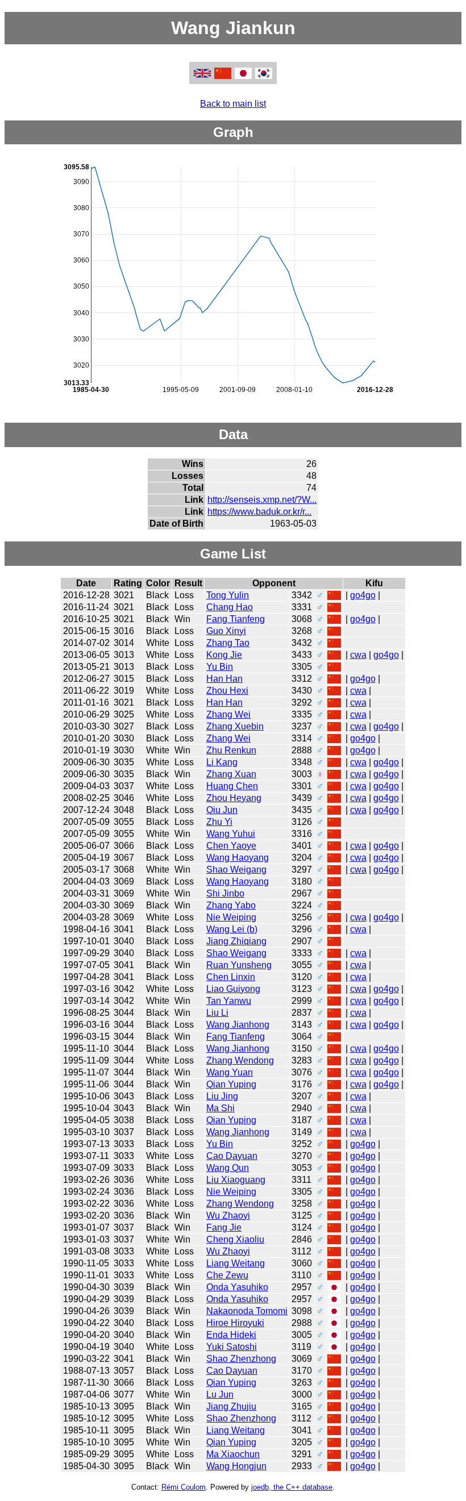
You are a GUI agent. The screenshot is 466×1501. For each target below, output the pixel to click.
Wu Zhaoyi (228, 1215)
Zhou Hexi (227, 690)
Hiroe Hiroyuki (235, 1323)
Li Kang (222, 762)
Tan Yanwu (228, 1001)
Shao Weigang (236, 869)
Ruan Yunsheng (239, 965)
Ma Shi (220, 1108)
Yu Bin (219, 667)
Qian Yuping (231, 1084)
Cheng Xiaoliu (235, 1239)
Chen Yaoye (231, 845)
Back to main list (233, 104)
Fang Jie (224, 1227)
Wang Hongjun (236, 1466)
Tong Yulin (227, 595)
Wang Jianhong (237, 1024)
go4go (363, 595)
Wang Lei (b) (231, 929)
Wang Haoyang (237, 857)
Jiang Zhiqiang (236, 941)
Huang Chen (232, 786)
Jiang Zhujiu (231, 1406)
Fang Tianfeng (235, 619)
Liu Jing (222, 1096)
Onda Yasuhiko (237, 1287)
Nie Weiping (231, 917)
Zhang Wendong (240, 1060)
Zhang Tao (227, 643)
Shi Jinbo (225, 893)
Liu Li (217, 1013)
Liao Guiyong (233, 989)
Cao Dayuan (231, 1156)
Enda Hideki (231, 1335)
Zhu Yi (219, 822)
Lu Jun (220, 1394)
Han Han (224, 678)
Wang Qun (227, 1168)
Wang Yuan (229, 1072)
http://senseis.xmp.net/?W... (262, 499)
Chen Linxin (230, 977)
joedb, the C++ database (291, 1487)
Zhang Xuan (231, 774)
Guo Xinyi (226, 631)
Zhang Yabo (231, 905)
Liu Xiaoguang (235, 1180)
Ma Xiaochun (233, 1454)
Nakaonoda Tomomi (247, 1311)
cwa (358, 655)
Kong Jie (224, 655)
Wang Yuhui (230, 834)
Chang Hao (229, 607)
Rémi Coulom (183, 1487)
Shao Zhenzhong (241, 1359)
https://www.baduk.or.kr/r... (259, 511)
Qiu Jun (222, 810)
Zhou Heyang (233, 798)
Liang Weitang (235, 1263)
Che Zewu (227, 1275)
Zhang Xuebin (235, 726)
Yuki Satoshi (231, 1347)
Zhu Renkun (231, 750)
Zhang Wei (228, 714)
